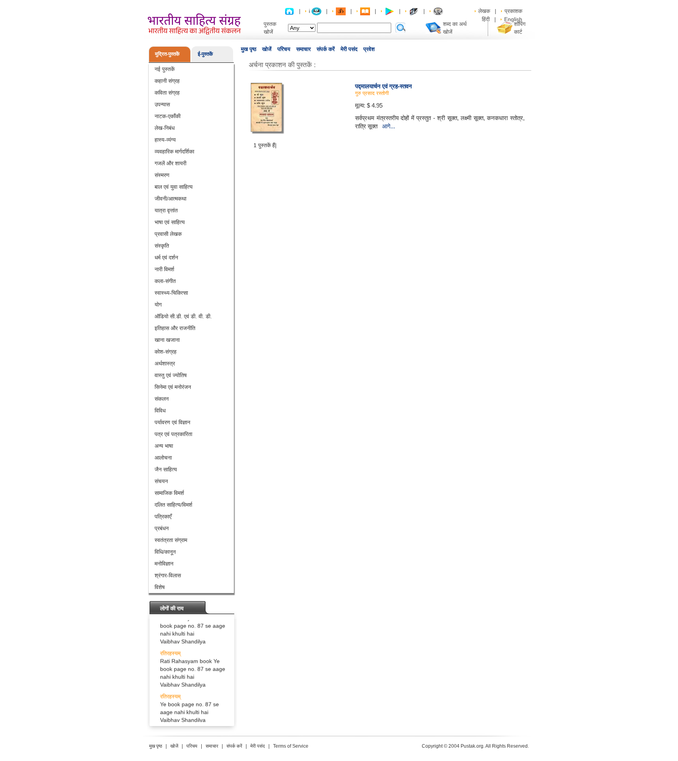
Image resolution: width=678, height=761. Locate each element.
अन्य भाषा (164, 446)
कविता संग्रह (167, 92)
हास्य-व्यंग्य (165, 140)
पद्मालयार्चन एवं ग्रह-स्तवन (383, 86)
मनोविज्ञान (164, 563)
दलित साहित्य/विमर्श (173, 505)
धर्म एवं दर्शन (166, 257)
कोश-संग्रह (166, 352)
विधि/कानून (165, 552)
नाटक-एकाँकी (167, 116)
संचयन (161, 481)
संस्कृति (162, 246)
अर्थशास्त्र (165, 363)
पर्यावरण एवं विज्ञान (172, 422)
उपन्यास (162, 104)
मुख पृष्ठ (248, 49)
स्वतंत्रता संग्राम (171, 540)
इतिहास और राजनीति (175, 328)
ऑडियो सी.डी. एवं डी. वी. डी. (183, 316)
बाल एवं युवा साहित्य (174, 187)
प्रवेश (369, 49)
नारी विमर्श (164, 269)
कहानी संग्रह (167, 81)
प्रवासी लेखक (168, 234)
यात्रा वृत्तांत (166, 210)
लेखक (484, 11)
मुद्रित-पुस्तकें (167, 54)
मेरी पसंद (349, 49)
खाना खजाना (167, 340)
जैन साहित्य (166, 469)
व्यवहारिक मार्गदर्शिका (174, 151)
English (513, 19)
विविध (160, 410)
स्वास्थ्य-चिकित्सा (171, 293)
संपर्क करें (326, 49)
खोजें (267, 49)
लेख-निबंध (165, 128)
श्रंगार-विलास (168, 575)
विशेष (160, 587)
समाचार (303, 49)
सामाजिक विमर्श (169, 493)
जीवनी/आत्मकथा (170, 198)
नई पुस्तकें (165, 69)
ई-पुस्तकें (205, 54)
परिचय (283, 49)
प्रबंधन (162, 528)
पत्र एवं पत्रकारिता (173, 434)
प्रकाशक (513, 11)
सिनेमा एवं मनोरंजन (173, 387)
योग (158, 304)
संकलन (162, 399)
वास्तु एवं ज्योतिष (171, 375)
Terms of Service (290, 746)
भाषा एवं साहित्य (170, 222)
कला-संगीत (165, 281)
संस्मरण (162, 175)
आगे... (388, 126)
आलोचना (163, 457)
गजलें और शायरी (170, 163)
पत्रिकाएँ (163, 516)
